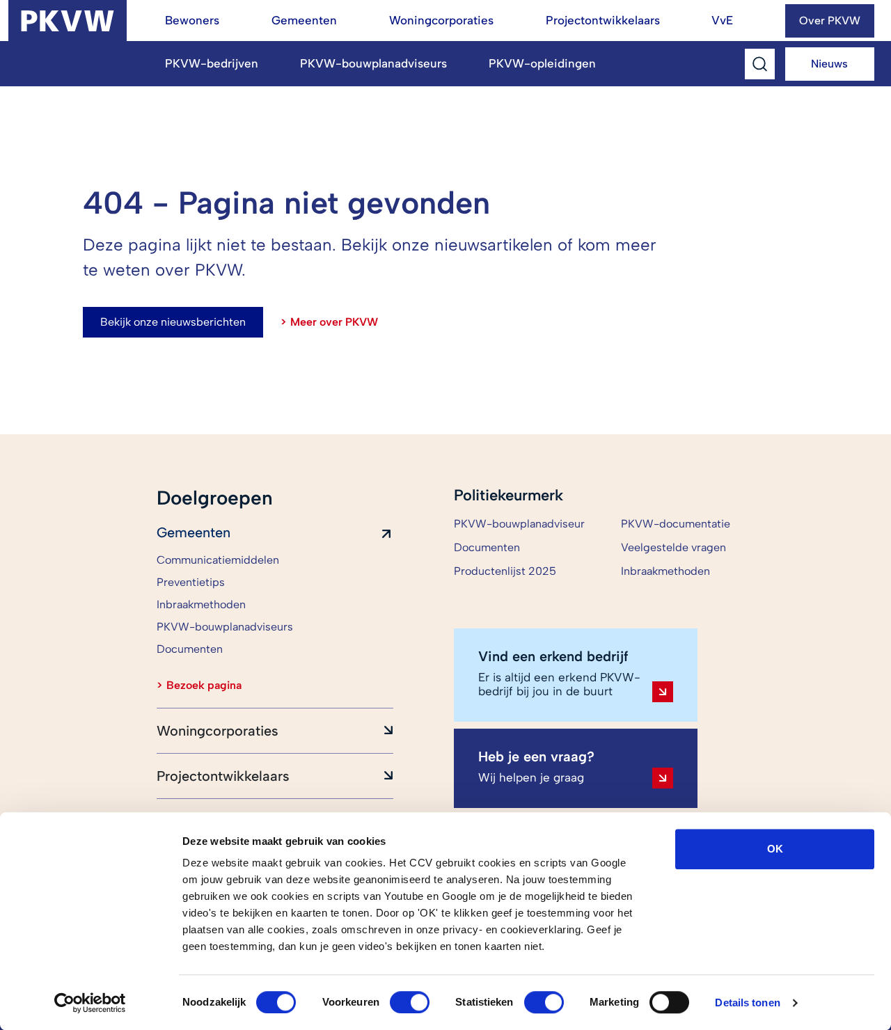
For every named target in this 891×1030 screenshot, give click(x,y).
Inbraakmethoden (665, 571)
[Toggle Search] (760, 64)
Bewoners (192, 20)
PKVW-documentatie (675, 523)
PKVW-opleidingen (542, 63)
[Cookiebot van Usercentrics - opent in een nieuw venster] (90, 1002)
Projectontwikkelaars (603, 20)
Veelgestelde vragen (673, 547)
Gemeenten (304, 20)
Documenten (487, 547)
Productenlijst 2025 (505, 571)
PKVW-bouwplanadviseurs (373, 63)
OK (775, 849)
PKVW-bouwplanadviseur (519, 523)
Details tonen (747, 1002)
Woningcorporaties (441, 20)
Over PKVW (829, 20)
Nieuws (829, 63)
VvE (722, 20)
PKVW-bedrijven (211, 63)
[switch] (409, 1002)
